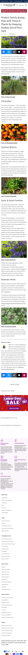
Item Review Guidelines (7, 528)
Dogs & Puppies (5, 602)
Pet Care (4, 610)
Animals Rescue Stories (7, 597)
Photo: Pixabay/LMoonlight (8, 196)
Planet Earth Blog (6, 615)
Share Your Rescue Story (8, 617)
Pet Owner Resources (7, 605)
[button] (17, 5)
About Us (4, 507)
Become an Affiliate (6, 510)
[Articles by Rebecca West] (4, 347)
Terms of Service (6, 521)
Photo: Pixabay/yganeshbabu (9, 143)
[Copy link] (14, 52)
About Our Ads (5, 530)
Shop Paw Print (5, 572)
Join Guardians (18, 1)
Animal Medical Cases (7, 630)
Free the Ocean (5, 554)
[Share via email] (19, 52)
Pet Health (4, 607)
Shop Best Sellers (6, 569)
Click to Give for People (7, 541)
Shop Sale (4, 587)
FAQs (3, 505)
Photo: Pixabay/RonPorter (8, 260)
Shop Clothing (5, 574)
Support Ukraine (6, 635)
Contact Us (4, 502)
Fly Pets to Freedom (7, 633)
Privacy (3, 523)
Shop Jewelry (5, 584)
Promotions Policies (7, 525)
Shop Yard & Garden (6, 582)
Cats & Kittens (5, 600)
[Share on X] (8, 52)
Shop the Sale (14, 408)
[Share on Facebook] (3, 52)
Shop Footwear (5, 577)
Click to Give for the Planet (8, 544)
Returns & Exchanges (7, 500)
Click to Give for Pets (7, 539)
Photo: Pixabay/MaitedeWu (8, 326)
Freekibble (4, 551)
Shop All (4, 567)
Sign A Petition (5, 558)
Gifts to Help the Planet (7, 628)
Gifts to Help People (7, 625)
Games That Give (6, 556)
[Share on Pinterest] (24, 52)
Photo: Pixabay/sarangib (8, 97)
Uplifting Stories (6, 612)
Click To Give (4, 1)
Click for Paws (5, 549)
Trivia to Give (5, 546)
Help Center (5, 497)
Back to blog (15, 384)
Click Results (5, 512)
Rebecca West (12, 33)
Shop (11, 1)
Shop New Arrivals (6, 589)
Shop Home (4, 579)
